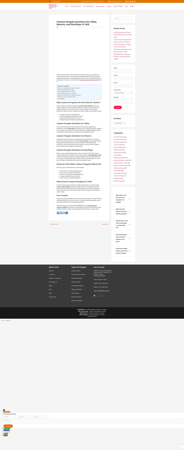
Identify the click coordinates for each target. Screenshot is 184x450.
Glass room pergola (119, 147)
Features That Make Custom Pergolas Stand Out (69, 95)
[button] (123, 198)
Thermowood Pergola (119, 173)
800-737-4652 (103, 279)
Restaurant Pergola (76, 289)
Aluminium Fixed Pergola (78, 274)
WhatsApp (7, 428)
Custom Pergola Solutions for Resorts (66, 91)
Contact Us (52, 274)
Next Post (105, 224)
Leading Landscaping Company (97, 311)
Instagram (7, 432)
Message (116, 97)
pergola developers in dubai (121, 160)
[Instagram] (134, 1)
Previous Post (53, 224)
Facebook (7, 430)
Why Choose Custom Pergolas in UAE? (66, 96)
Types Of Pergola (118, 6)
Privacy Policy (52, 297)
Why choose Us (53, 282)
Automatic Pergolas (119, 139)
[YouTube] (132, 1)
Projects (109, 6)
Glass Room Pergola (76, 300)
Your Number (8, 398)
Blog (126, 6)
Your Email (7, 392)
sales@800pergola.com (103, 291)
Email (6, 435)
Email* (115, 82)
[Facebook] (125, 1)
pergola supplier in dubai (121, 163)
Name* (116, 68)
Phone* (116, 75)
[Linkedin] (130, 1)
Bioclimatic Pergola (119, 142)
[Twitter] (128, 1)
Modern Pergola (118, 150)
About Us (51, 271)
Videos (50, 285)
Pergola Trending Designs (121, 165)
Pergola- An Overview (55, 278)
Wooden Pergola (100, 6)
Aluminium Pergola (76, 6)
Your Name (8, 388)
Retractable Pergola (119, 168)
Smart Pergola (117, 170)
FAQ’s (50, 293)
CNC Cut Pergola (118, 144)
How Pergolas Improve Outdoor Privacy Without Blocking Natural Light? (123, 35)
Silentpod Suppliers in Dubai (96, 313)
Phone (6, 433)
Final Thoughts (60, 98)
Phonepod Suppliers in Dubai (97, 314)
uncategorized (117, 178)
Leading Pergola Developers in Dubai (96, 309)
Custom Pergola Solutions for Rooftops (66, 93)
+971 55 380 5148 (102, 287)
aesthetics (97, 158)
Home (66, 6)
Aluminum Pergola (119, 137)
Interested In (117, 90)
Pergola (116, 155)
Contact (132, 6)
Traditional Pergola (119, 176)
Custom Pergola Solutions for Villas (65, 89)
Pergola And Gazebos (119, 157)
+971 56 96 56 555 (103, 283)
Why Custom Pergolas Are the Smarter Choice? (68, 88)
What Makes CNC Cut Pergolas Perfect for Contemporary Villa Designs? (122, 56)
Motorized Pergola (88, 6)
